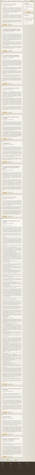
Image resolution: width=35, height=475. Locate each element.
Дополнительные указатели (9, 197)
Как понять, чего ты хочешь (9, 4)
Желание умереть (7, 416)
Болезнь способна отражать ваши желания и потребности (11, 439)
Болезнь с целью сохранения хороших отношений (12, 389)
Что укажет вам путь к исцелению (11, 88)
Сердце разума (11, 5)
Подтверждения (6, 143)
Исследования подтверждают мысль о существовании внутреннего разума (12, 29)
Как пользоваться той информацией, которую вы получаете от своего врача (12, 167)
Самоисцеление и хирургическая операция (11, 117)
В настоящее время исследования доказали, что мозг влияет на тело (11, 56)
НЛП (8, 5)
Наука (3, 5)
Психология (6, 5)
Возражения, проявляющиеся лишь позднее (11, 221)
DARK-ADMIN (4, 6)
